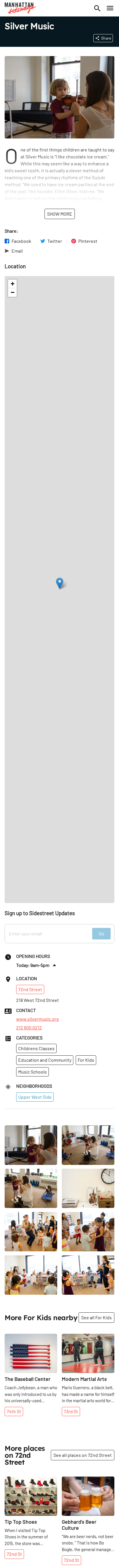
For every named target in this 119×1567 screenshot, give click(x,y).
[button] (59, 583)
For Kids (86, 1060)
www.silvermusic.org (37, 1019)
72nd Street (30, 989)
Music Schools (32, 1071)
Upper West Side (35, 1097)
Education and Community (44, 1060)
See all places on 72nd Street (82, 1455)
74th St (14, 1411)
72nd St (14, 1554)
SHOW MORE (59, 214)
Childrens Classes (36, 1048)
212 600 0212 (29, 1027)
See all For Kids (96, 1317)
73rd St (71, 1411)
